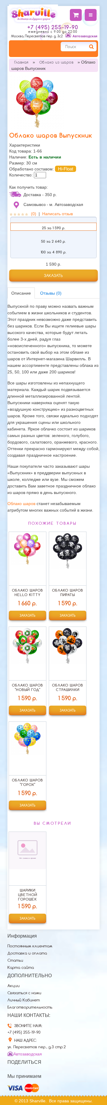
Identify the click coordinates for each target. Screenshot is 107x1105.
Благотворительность (29, 1007)
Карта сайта (20, 967)
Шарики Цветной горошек (27, 894)
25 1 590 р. (53, 228)
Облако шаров (21, 503)
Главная (21, 62)
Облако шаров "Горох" (27, 782)
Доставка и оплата (27, 953)
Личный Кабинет (23, 1000)
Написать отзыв (57, 213)
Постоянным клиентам (29, 946)
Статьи (15, 960)
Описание (21, 293)
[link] (53, 275)
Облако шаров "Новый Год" (27, 687)
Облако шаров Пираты (67, 592)
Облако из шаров (56, 62)
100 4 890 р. (53, 252)
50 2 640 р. (53, 241)
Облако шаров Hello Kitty (27, 592)
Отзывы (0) (51, 293)
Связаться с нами (24, 992)
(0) (33, 213)
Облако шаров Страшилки (67, 687)
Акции (13, 985)
